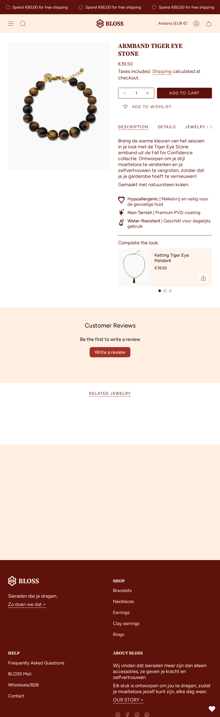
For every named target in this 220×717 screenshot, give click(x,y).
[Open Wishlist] (212, 709)
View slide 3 (170, 290)
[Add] (203, 278)
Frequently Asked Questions (36, 662)
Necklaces (123, 601)
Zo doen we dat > (27, 604)
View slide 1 (159, 290)
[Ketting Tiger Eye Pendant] (134, 267)
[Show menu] (10, 23)
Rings (118, 634)
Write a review (110, 352)
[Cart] (209, 23)
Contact (16, 695)
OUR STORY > (128, 700)
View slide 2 (165, 290)
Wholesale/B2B (23, 684)
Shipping (161, 71)
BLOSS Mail (19, 673)
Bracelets (122, 590)
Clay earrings (126, 623)
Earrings (121, 612)
